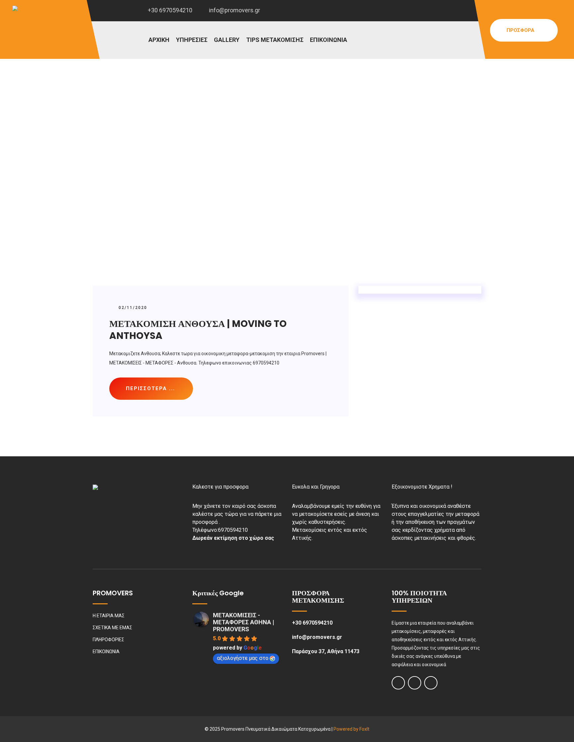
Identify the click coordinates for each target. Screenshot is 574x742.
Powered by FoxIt (351, 729)
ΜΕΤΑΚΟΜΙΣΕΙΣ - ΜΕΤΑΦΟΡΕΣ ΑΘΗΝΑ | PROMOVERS (243, 622)
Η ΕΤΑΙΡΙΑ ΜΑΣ (109, 615)
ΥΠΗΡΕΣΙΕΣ (192, 39)
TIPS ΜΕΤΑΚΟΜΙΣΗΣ (275, 39)
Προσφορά (521, 30)
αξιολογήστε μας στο (242, 658)
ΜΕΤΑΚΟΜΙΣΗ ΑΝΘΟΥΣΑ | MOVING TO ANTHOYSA (198, 329)
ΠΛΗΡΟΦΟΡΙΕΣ (108, 639)
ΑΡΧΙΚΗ (158, 39)
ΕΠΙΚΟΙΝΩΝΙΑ (328, 39)
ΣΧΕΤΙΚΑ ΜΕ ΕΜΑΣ (112, 627)
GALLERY (226, 39)
